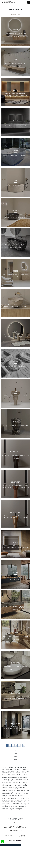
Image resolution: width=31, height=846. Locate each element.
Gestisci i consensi (15, 845)
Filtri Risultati (16, 14)
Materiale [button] (15, 756)
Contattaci (23, 834)
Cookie (7, 845)
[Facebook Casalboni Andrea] (15, 822)
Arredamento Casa (13, 7)
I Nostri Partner (8, 835)
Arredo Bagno (22, 7)
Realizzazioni (22, 836)
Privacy (2, 845)
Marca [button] (15, 750)
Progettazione (8, 836)
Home (6, 7)
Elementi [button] (15, 753)
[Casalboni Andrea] (15, 2)
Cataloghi (22, 835)
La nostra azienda (8, 834)
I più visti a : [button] (15, 762)
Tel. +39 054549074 (15, 829)
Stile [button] (15, 759)
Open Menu (28, 2)
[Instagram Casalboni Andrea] (16, 822)
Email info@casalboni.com (15, 830)
